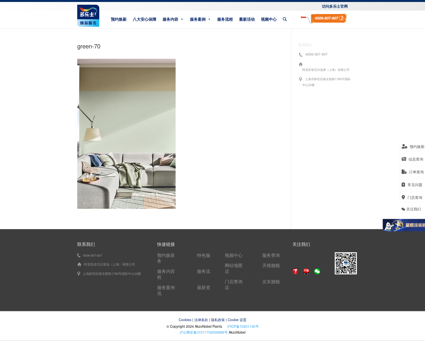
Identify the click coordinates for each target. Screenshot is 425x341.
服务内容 (170, 19)
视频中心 (269, 19)
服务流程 (225, 19)
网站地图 (234, 265)
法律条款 (201, 319)
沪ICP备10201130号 (243, 326)
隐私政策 (218, 319)
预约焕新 (119, 19)
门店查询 (234, 281)
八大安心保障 (144, 19)
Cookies (185, 319)
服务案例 (198, 19)
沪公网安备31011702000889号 (204, 332)
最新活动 (247, 19)
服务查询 (271, 255)
